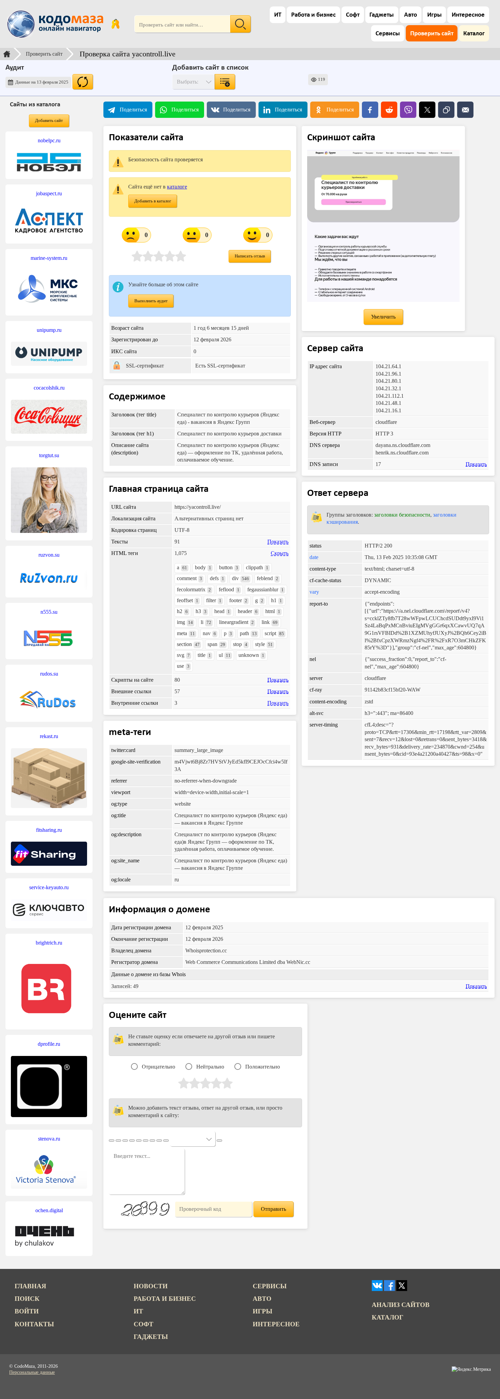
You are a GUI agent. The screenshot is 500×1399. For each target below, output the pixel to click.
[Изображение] (166, 1141)
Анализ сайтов (401, 1304)
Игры (434, 15)
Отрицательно (158, 1067)
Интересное (468, 15)
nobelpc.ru (49, 140)
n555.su (48, 612)
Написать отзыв (250, 256)
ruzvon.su (49, 555)
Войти (27, 1311)
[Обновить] (82, 82)
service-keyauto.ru (49, 887)
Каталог (474, 34)
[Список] (138, 1141)
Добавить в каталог (152, 201)
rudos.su (49, 674)
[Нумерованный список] (145, 1141)
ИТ (277, 15)
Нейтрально (210, 1067)
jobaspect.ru (49, 193)
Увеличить (383, 317)
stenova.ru (49, 1139)
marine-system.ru (49, 258)
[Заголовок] (132, 1141)
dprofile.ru (49, 1044)
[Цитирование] (159, 1141)
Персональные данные (32, 1372)
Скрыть (279, 553)
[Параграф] (111, 1141)
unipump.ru (49, 330)
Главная (30, 1286)
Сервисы (388, 34)
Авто (410, 15)
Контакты (34, 1324)
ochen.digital (49, 1210)
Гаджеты (381, 15)
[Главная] (7, 54)
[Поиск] (240, 24)
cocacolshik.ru (49, 388)
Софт (353, 15)
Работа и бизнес (313, 15)
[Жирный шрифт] (118, 1141)
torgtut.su (49, 455)
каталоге (177, 187)
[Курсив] (125, 1141)
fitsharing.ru (49, 830)
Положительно (262, 1067)
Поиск (27, 1298)
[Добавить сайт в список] (225, 82)
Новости (151, 1286)
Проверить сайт (431, 34)
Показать (277, 541)
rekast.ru (49, 736)
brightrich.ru (49, 943)
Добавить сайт (49, 120)
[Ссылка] (152, 1141)
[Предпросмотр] (219, 1141)
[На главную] (56, 24)
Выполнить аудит (151, 301)
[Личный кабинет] (115, 24)
